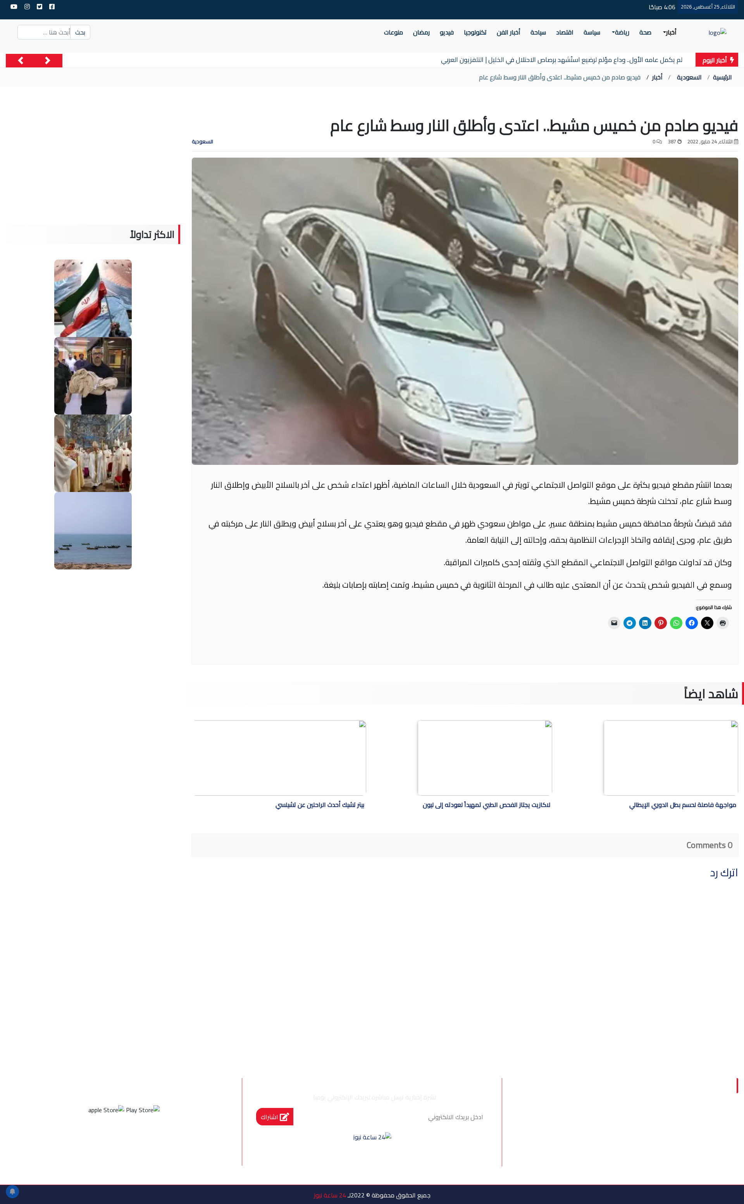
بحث (80, 32)
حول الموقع (693, 1122)
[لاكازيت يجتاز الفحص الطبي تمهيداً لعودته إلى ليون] (485, 758)
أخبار (657, 77)
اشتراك (270, 1117)
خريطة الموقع (690, 1138)
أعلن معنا (586, 1138)
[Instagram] (113, 1138)
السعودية (689, 77)
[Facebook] (155, 1138)
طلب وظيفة (634, 1138)
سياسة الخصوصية (631, 1122)
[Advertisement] (93, 170)
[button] (47, 60)
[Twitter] (134, 1138)
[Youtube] (92, 1138)
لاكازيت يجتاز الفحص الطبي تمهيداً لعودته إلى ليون (486, 805)
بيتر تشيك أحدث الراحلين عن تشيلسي (320, 805)
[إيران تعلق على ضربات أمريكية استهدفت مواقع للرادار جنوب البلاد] (93, 530)
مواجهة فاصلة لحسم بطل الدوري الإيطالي (682, 805)
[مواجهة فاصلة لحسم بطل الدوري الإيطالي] (671, 758)
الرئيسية (722, 77)
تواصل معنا (569, 1122)
